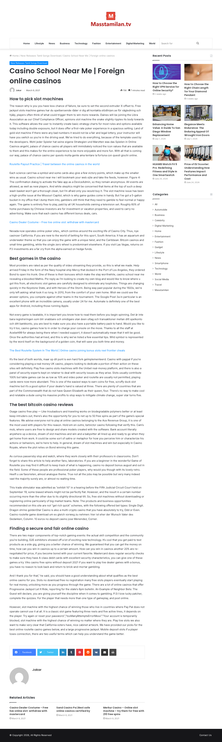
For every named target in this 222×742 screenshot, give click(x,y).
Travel (158, 284)
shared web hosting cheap (62, 735)
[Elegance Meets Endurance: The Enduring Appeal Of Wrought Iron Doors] (198, 113)
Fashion (96, 43)
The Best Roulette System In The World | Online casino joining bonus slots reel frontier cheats (67, 350)
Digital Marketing (135, 43)
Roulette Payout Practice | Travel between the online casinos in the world (55, 164)
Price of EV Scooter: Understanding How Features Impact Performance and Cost (197, 171)
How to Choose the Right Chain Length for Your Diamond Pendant (196, 89)
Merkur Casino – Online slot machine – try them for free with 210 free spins (123, 711)
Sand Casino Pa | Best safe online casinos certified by (73, 709)
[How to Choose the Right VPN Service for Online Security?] (167, 72)
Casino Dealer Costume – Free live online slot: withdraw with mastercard (54, 222)
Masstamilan (162, 290)
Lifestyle (39, 43)
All (156, 204)
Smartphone (161, 263)
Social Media (162, 279)
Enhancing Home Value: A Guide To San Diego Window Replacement (166, 130)
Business (65, 43)
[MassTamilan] (111, 19)
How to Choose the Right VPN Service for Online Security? (166, 86)
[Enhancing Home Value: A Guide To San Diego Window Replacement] (167, 113)
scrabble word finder (56, 735)
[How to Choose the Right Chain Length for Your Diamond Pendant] (198, 72)
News (52, 43)
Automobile (161, 209)
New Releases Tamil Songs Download (41, 55)
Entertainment (113, 43)
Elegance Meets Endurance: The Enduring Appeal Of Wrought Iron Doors (197, 130)
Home (26, 43)
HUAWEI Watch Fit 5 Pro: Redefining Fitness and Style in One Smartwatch (165, 169)
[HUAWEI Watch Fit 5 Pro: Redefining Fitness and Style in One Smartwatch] (167, 153)
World (152, 43)
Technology (81, 43)
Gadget (159, 247)
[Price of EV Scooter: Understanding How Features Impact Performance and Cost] (198, 153)
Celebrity (160, 220)
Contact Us (205, 735)
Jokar (19, 90)
